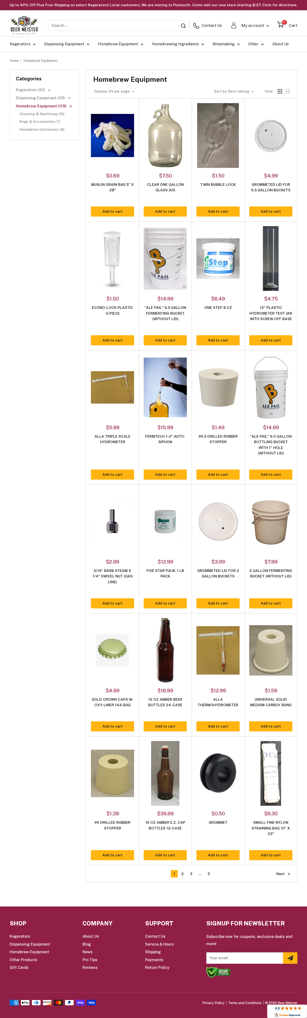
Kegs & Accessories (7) (39, 121)
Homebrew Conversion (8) (42, 129)
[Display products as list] (288, 91)
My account (253, 25)
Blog (87, 944)
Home (14, 61)
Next (280, 874)
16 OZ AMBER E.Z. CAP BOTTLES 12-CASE (165, 825)
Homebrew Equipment (118, 44)
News (88, 952)
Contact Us (155, 936)
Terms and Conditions (244, 1003)
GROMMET (218, 822)
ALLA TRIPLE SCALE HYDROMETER (112, 439)
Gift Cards (19, 967)
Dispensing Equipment (64, 44)
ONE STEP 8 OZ (218, 308)
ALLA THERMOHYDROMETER (218, 702)
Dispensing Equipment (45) (41, 98)
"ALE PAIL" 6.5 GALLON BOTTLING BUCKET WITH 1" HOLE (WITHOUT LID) (271, 444)
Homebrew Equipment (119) (41, 106)
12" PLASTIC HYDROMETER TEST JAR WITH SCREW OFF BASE (270, 313)
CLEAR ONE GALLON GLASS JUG (165, 187)
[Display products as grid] (280, 91)
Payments (154, 960)
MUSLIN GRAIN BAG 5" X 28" (112, 187)
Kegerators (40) (31, 90)
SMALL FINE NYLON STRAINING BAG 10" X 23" (271, 828)
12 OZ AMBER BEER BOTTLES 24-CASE (165, 702)
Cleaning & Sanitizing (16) (42, 114)
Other (253, 44)
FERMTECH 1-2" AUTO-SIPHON (165, 439)
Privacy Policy (213, 1003)
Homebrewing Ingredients (175, 44)
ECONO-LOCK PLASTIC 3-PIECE (112, 310)
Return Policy (157, 967)
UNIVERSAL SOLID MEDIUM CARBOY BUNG (271, 702)
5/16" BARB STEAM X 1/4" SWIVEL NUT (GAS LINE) (113, 576)
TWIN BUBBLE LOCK (218, 184)
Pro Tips (90, 960)
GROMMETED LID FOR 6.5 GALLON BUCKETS (270, 187)
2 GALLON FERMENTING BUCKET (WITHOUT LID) (270, 573)
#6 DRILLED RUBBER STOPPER (112, 825)
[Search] (183, 25)
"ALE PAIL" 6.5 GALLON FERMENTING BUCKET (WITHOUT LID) (165, 313)
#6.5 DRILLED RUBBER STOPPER (218, 439)
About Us (280, 44)
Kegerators (20, 44)
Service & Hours (159, 944)
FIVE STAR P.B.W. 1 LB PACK (165, 573)
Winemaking (224, 44)
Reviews (90, 967)
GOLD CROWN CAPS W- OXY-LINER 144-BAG (112, 702)
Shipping (153, 952)
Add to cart (112, 211)
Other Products (23, 960)
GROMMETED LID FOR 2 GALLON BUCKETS (218, 573)
